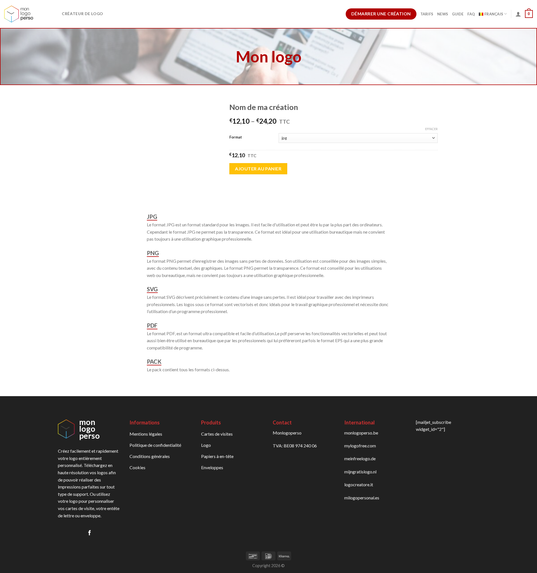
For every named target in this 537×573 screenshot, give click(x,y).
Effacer (431, 129)
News (442, 14)
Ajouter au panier (258, 168)
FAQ (471, 14)
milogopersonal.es (361, 497)
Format (235, 137)
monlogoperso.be (361, 432)
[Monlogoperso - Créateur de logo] (28, 14)
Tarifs (427, 14)
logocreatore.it (358, 484)
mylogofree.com (360, 445)
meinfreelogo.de (360, 458)
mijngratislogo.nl (360, 471)
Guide (457, 14)
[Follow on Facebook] (89, 533)
